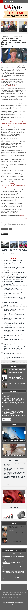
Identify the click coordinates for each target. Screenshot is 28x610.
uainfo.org (16, 602)
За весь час (21, 553)
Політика (14, 592)
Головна (3, 592)
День (6, 553)
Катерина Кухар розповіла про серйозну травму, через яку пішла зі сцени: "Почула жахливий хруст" (14, 283)
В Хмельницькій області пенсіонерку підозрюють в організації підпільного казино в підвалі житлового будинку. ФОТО (15, 297)
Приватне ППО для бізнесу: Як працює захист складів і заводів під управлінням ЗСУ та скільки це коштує (17, 377)
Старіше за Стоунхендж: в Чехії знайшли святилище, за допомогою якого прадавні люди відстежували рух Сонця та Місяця (14, 267)
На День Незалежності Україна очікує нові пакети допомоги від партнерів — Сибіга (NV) (14, 482)
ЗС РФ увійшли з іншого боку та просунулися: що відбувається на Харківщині (13, 185)
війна (10, 229)
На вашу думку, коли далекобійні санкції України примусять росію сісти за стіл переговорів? (13, 395)
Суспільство (19, 592)
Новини (13, 258)
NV (1, 85)
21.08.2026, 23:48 (7, 474)
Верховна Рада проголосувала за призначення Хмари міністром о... (8, 30)
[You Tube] (12, 2)
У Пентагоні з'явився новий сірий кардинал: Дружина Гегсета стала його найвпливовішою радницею (15, 288)
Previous (1, 27)
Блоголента (4, 597)
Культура (7, 594)
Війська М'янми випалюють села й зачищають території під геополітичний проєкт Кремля (14, 309)
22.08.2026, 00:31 (7, 465)
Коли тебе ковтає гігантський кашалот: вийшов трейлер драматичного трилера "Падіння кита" (14, 262)
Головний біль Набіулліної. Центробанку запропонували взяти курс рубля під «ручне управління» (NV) (14, 468)
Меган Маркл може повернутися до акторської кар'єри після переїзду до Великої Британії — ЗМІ (15, 304)
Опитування (14, 391)
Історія (13, 594)
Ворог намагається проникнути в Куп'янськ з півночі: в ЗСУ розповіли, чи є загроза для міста (15, 323)
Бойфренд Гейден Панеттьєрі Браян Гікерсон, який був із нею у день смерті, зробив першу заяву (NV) (14, 477)
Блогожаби (14, 488)
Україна (6, 229)
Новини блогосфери (17, 36)
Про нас (3, 605)
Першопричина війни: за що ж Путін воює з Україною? (17, 533)
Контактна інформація (10, 605)
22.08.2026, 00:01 (7, 470)
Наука (10, 594)
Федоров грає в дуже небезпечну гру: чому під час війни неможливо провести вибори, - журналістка (17, 371)
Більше (14, 361)
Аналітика (14, 366)
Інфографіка (14, 507)
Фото (14, 425)
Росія (2, 229)
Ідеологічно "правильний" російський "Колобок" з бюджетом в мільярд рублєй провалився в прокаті (17, 540)
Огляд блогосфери (18, 595)
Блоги (14, 523)
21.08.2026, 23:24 (7, 484)
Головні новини (9, 592)
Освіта (17, 594)
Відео (13, 595)
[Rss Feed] (5, 2)
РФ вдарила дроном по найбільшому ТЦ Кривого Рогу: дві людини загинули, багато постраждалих (14, 348)
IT (21, 594)
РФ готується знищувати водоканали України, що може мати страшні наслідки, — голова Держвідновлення (13, 562)
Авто (20, 594)
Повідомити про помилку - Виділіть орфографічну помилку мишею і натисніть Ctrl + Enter (13, 224)
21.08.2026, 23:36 (7, 480)
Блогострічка (14, 460)
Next (26, 27)
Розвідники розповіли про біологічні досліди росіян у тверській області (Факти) (14, 473)
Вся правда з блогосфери (6, 36)
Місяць (14, 553)
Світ (3, 594)
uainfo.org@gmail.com (19, 605)
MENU (1, 1)
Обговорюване (9, 551)
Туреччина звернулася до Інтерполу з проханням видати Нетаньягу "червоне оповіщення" (14, 339)
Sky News (3, 79)
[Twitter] (10, 2)
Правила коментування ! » (21, 256)
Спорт (7, 595)
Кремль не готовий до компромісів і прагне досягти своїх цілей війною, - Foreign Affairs (17, 385)
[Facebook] (7, 2)
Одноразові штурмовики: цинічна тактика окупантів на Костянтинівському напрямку (16, 528)
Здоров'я (4, 595)
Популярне (20, 551)
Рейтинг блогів (10, 597)
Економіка (24, 592)
